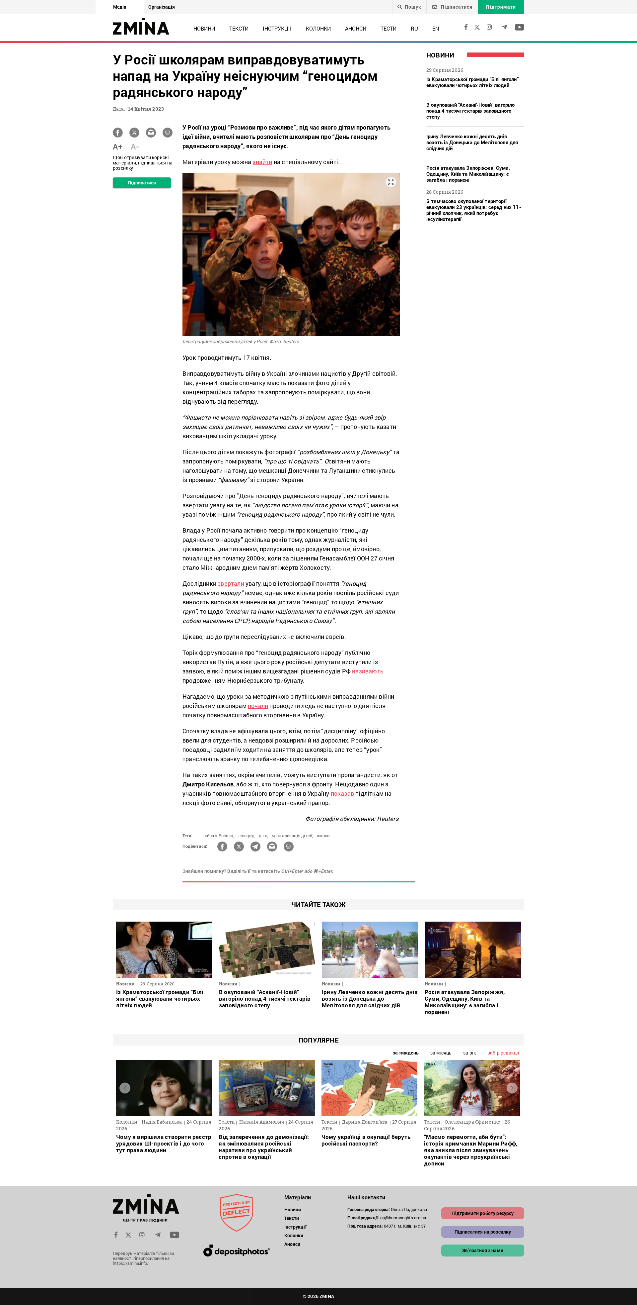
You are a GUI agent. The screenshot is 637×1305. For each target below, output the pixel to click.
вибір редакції (503, 1053)
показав (342, 793)
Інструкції (277, 28)
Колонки (318, 28)
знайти (262, 162)
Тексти (238, 28)
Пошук (413, 7)
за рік (469, 1053)
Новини (204, 28)
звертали (231, 583)
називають (368, 671)
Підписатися (456, 7)
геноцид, (246, 836)
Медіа (119, 7)
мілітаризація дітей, (292, 836)
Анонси (355, 28)
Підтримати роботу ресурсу (483, 1213)
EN (435, 28)
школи (323, 836)
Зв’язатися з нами (482, 1250)
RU (414, 28)
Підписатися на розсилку (483, 1232)
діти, (263, 836)
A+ (117, 146)
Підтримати (501, 7)
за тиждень (406, 1053)
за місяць (441, 1053)
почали (258, 706)
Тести (388, 28)
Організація (161, 7)
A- (135, 146)
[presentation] (124, 1087)
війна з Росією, (218, 836)
